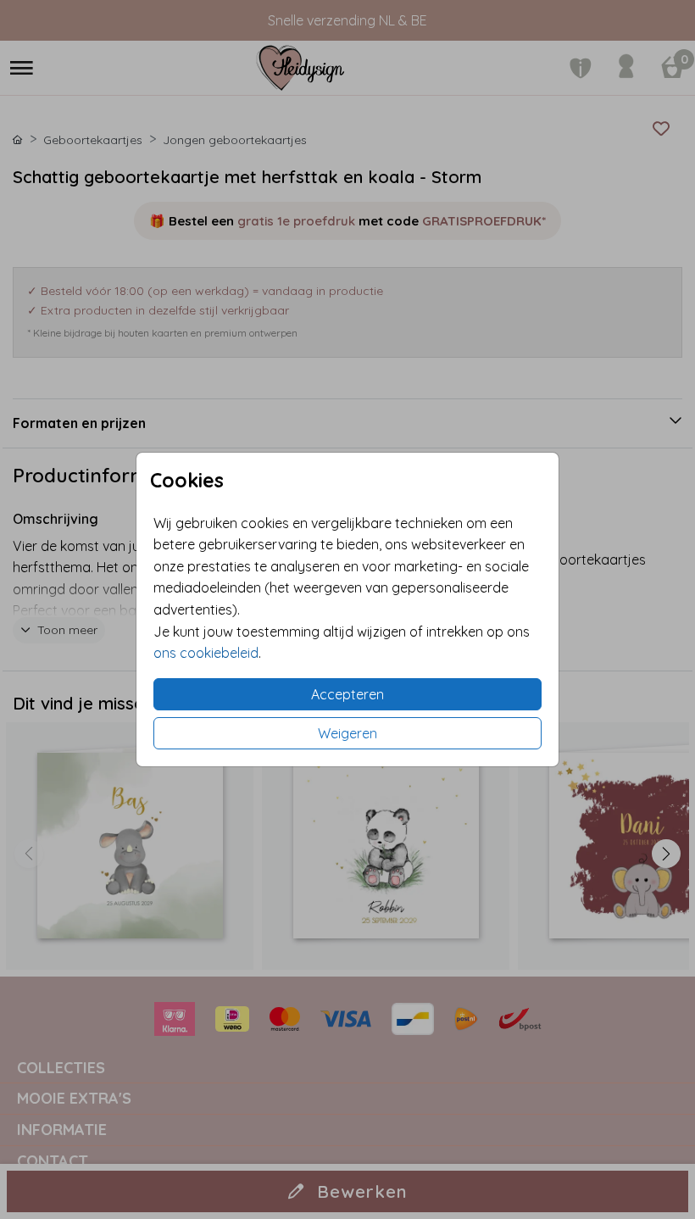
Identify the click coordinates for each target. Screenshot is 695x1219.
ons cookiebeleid (206, 652)
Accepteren (347, 694)
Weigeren (347, 733)
